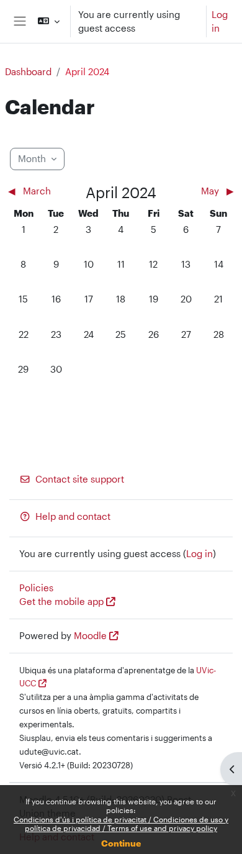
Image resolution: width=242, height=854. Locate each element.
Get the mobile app (61, 601)
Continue (121, 843)
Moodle (90, 635)
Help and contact (72, 516)
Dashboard (28, 71)
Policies (36, 588)
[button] (49, 21)
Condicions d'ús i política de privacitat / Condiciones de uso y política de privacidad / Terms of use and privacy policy (121, 823)
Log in (220, 21)
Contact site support (79, 479)
